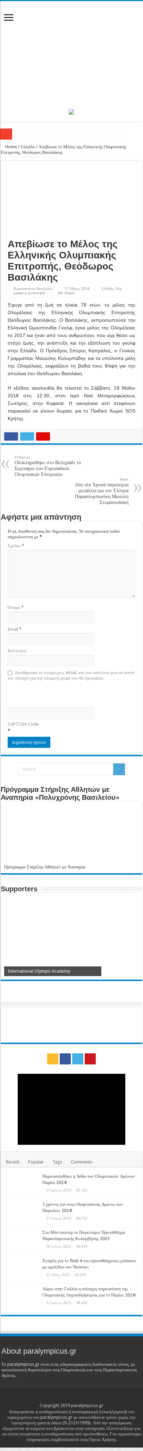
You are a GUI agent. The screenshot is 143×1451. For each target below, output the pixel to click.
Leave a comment (29, 293)
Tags (57, 1162)
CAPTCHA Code (23, 724)
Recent (12, 1162)
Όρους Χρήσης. (103, 1439)
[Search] (119, 769)
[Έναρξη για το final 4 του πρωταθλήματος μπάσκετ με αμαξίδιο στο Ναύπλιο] (21, 1269)
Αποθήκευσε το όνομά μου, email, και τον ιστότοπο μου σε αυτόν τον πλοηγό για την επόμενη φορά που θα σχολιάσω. (71, 675)
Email (15, 629)
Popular (36, 1162)
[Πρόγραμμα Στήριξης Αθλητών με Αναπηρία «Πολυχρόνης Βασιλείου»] (71, 834)
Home (10, 146)
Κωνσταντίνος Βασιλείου (33, 288)
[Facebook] (65, 1058)
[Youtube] (90, 1058)
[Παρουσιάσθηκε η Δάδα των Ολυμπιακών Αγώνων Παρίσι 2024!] (21, 1185)
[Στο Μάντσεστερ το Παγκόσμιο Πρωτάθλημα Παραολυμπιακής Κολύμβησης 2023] (21, 1241)
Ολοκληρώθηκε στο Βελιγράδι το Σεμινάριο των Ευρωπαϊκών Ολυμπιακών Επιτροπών (48, 466)
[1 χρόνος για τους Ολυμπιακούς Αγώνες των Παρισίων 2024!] (21, 1213)
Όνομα (16, 607)
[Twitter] (77, 1058)
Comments (81, 1162)
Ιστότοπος (17, 650)
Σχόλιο (16, 545)
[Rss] (52, 1058)
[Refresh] (57, 693)
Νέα (118, 288)
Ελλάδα (28, 146)
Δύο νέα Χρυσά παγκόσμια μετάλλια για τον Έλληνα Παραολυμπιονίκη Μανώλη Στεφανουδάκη (101, 491)
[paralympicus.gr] (71, 53)
